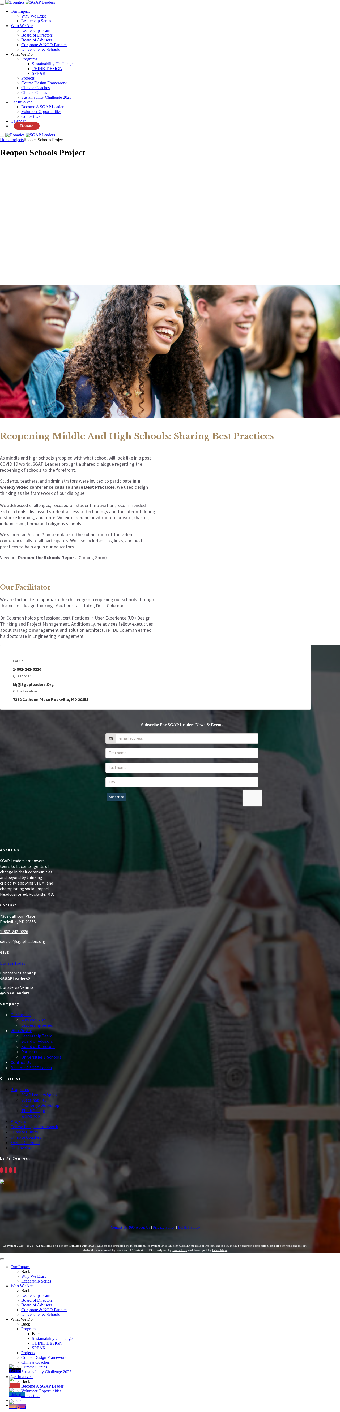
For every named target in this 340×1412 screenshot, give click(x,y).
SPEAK (39, 73)
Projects (28, 78)
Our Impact (20, 11)
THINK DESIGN (47, 68)
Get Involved (22, 102)
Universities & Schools (40, 49)
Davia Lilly (179, 1250)
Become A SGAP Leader (42, 107)
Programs (29, 59)
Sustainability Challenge (52, 64)
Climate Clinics (34, 92)
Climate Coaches (35, 87)
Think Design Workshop (33, 1113)
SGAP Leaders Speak (39, 1094)
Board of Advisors (36, 40)
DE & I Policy (189, 1227)
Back (25, 1271)
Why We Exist (33, 16)
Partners (29, 1051)
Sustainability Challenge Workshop (40, 1102)
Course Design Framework (44, 83)
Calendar (18, 121)
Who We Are (22, 25)
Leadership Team (35, 30)
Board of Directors (37, 35)
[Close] (2, 1259)
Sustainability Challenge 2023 (46, 97)
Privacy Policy (164, 1227)
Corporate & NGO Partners (44, 44)
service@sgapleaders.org (22, 941)
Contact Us (30, 116)
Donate (26, 126)
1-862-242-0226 (14, 931)
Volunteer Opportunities (41, 111)
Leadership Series (36, 21)
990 (132, 1227)
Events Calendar (25, 1142)
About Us (143, 1227)
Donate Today (12, 963)
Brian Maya (219, 1250)
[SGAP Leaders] (40, 2)
